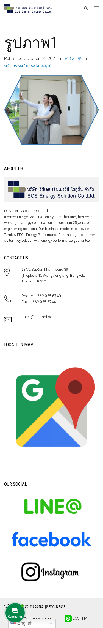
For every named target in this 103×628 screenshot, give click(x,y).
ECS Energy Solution (37, 618)
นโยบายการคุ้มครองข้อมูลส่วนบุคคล (35, 606)
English (24, 623)
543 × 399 (73, 58)
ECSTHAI (80, 618)
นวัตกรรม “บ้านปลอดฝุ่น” (28, 65)
